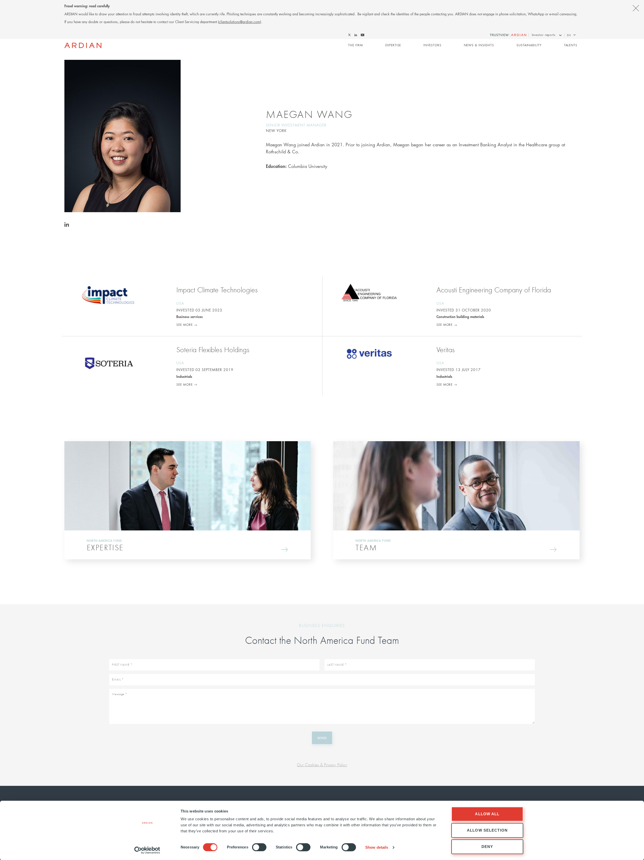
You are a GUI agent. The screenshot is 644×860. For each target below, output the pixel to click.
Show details (376, 847)
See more (184, 325)
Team (366, 547)
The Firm (355, 45)
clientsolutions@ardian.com (239, 21)
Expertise (393, 45)
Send (322, 737)
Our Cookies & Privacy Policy (322, 764)
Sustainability (529, 45)
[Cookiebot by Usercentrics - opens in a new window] (147, 850)
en (569, 35)
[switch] (259, 847)
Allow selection (487, 830)
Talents (570, 45)
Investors (432, 45)
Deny (487, 846)
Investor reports (543, 35)
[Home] (82, 45)
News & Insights (479, 45)
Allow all (487, 814)
